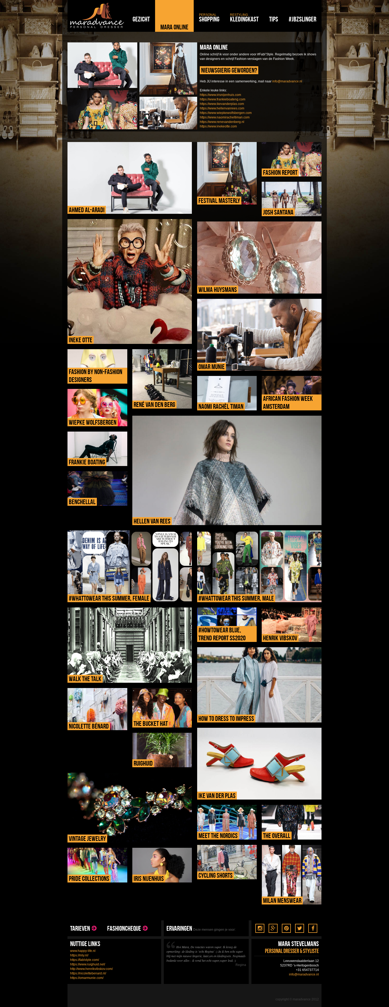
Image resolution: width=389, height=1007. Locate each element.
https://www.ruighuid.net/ (87, 964)
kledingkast (244, 18)
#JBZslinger (302, 19)
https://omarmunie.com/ (86, 978)
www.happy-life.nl (83, 951)
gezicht (141, 19)
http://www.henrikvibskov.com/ (91, 969)
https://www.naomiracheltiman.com (225, 117)
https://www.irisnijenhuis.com (220, 95)
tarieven (80, 928)
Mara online (174, 27)
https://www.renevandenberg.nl (222, 122)
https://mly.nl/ (79, 955)
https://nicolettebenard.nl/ (88, 973)
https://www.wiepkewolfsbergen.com (226, 113)
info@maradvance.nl (287, 81)
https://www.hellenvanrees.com (222, 108)
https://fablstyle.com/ (84, 960)
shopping (209, 18)
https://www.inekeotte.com (218, 126)
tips (273, 19)
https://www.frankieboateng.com (222, 99)
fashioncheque (124, 928)
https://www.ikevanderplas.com (222, 104)
